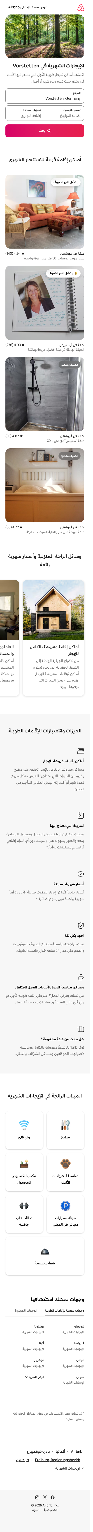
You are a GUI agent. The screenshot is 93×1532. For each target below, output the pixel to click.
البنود (36, 1510)
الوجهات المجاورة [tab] (25, 1311)
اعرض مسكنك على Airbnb (28, 7)
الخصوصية (51, 1510)
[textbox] (65, 116)
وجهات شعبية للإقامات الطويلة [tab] (64, 1311)
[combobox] (45, 98)
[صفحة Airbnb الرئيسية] (80, 7)
